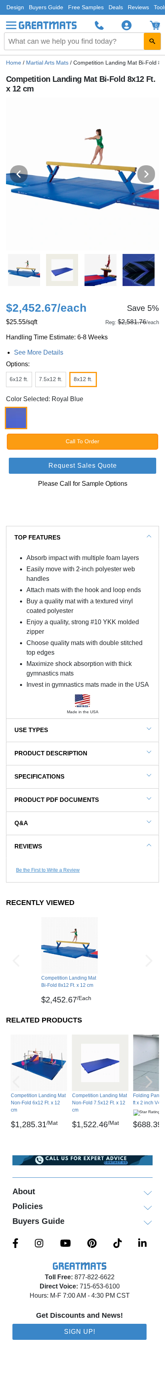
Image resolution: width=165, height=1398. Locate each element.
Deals (116, 7)
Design (15, 7)
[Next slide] (146, 174)
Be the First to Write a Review (48, 870)
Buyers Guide (46, 7)
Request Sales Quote (82, 465)
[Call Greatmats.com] (99, 25)
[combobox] (82, 41)
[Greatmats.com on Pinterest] (92, 1244)
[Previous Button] (16, 961)
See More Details (38, 352)
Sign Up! (79, 1331)
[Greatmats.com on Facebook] (15, 1244)
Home (13, 62)
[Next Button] (149, 961)
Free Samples (86, 7)
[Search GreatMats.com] (152, 41)
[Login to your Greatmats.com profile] (126, 25)
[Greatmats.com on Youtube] (65, 1244)
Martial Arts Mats (47, 62)
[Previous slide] (19, 174)
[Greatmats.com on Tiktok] (117, 1244)
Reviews (138, 7)
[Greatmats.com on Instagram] (39, 1244)
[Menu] (11, 25)
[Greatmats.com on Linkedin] (142, 1244)
